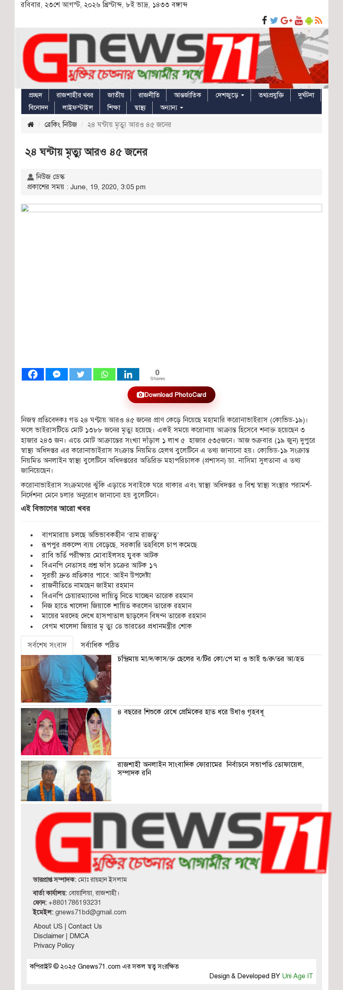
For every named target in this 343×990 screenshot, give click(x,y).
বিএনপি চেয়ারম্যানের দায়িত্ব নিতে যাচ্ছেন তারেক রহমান (117, 595)
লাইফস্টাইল (77, 108)
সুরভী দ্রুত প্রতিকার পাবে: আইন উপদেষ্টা (96, 575)
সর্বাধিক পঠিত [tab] (100, 645)
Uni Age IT (297, 976)
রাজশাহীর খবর (74, 95)
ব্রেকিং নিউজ (60, 124)
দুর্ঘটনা (306, 95)
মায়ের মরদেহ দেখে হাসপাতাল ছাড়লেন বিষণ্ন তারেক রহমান (124, 616)
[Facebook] (33, 374)
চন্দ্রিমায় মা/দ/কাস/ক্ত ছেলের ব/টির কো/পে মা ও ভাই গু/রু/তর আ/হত (211, 659)
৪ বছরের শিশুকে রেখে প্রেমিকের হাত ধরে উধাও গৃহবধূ (191, 712)
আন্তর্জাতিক (187, 95)
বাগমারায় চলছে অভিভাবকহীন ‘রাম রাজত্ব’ (100, 535)
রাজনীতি (149, 95)
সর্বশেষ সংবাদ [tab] (47, 645)
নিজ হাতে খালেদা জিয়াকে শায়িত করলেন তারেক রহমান (117, 606)
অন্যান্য (169, 108)
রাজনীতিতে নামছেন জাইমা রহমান (87, 585)
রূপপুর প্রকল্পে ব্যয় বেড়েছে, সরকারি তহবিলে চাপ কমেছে (119, 545)
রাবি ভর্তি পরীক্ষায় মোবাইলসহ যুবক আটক (100, 555)
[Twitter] (80, 374)
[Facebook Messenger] (57, 374)
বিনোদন (38, 108)
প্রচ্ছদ (35, 95)
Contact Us (85, 926)
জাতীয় (116, 95)
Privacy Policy (53, 946)
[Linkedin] (128, 374)
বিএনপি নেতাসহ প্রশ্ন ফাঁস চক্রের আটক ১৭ (99, 565)
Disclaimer (48, 936)
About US (48, 926)
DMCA (79, 936)
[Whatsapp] (104, 374)
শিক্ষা (114, 108)
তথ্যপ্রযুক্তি (271, 95)
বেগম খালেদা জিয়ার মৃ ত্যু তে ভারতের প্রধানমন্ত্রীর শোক (117, 626)
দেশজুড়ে (227, 95)
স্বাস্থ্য (140, 108)
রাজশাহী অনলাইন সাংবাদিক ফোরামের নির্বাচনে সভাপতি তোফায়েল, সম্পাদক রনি (211, 768)
